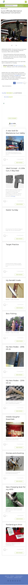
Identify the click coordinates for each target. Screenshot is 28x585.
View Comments (6, 86)
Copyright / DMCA (17, 577)
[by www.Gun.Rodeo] (3, 103)
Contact (12, 576)
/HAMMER (19, 83)
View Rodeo (19, 162)
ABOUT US (7, 576)
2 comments (20, 159)
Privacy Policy (10, 577)
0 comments (20, 235)
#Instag (13, 196)
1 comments (20, 201)
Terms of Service (18, 576)
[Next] (16, 45)
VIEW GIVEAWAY (12, 118)
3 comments (20, 444)
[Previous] (11, 45)
